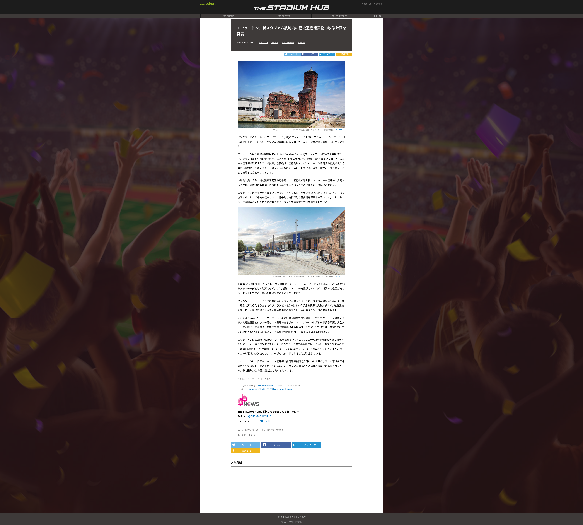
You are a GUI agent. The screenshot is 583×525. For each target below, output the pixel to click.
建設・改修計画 (288, 42)
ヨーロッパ (263, 42)
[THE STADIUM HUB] (327, 54)
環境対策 (301, 42)
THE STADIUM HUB (262, 421)
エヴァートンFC (248, 435)
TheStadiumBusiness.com (268, 385)
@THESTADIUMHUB (259, 416)
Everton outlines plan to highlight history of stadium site (268, 389)
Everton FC (340, 129)
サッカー (274, 42)
